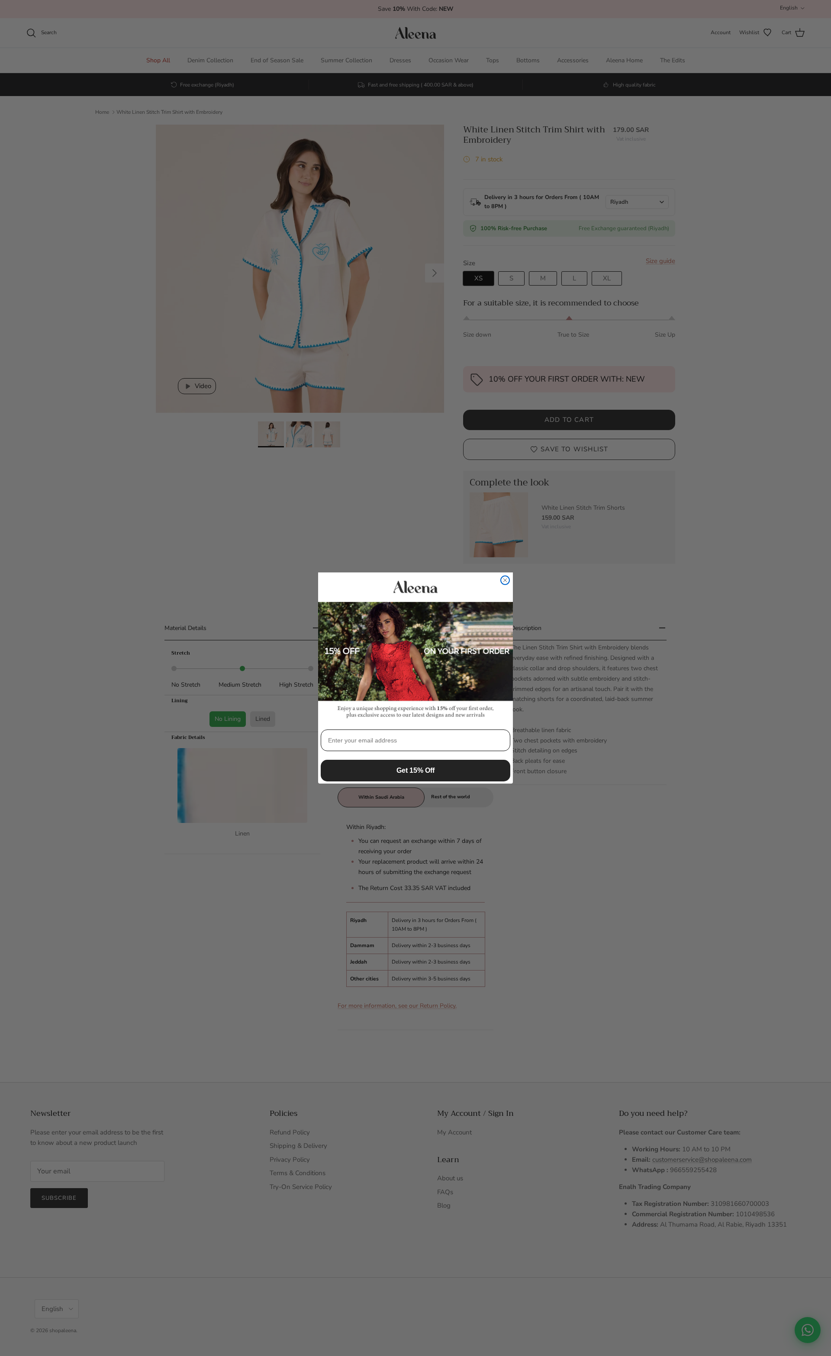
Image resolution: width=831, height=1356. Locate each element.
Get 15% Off (415, 770)
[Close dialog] (505, 580)
